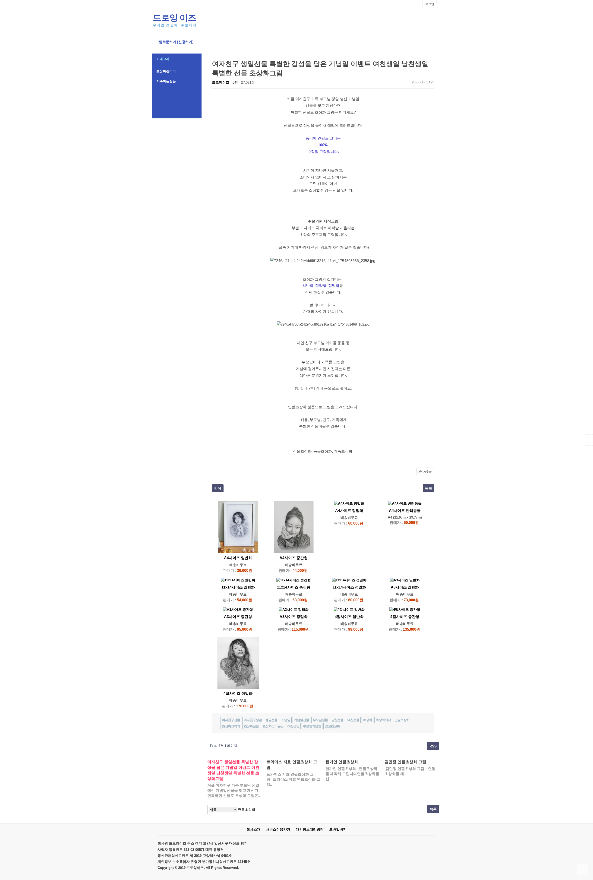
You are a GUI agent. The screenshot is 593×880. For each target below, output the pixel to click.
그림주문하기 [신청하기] (174, 42)
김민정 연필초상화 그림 (405, 762)
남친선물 (337, 720)
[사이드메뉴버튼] (589, 440)
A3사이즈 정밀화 (294, 617)
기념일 (285, 720)
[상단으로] (582, 869)
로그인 (429, 4)
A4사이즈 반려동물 (405, 511)
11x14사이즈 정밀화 (349, 587)
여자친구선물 (231, 720)
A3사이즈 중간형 (238, 617)
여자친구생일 (253, 720)
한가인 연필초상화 (341, 762)
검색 (217, 488)
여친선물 (353, 720)
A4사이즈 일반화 (238, 558)
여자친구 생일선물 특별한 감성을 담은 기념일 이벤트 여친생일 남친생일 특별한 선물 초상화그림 (233, 770)
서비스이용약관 (278, 829)
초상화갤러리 (166, 71)
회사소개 (253, 829)
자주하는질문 (166, 81)
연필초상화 (402, 720)
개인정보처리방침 (310, 829)
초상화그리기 (231, 726)
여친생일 (293, 726)
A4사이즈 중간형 (294, 558)
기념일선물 (301, 720)
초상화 (367, 720)
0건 (235, 82)
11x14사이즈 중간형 (293, 587)
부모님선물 (320, 720)
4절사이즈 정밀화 (238, 693)
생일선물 (271, 720)
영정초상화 (332, 726)
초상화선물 (251, 726)
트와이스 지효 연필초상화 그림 (291, 765)
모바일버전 (338, 829)
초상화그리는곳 (273, 726)
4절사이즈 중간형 (404, 617)
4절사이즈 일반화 (349, 617)
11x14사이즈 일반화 (238, 587)
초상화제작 (383, 720)
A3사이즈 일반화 (405, 587)
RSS (433, 746)
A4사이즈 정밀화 (349, 511)
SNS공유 (425, 471)
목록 (428, 488)
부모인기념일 (312, 726)
